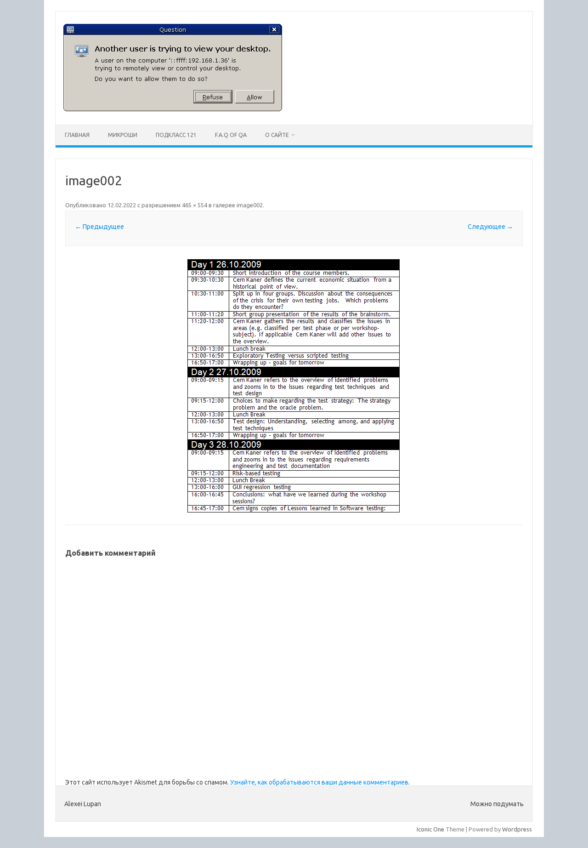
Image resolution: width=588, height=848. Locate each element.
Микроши (122, 135)
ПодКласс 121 (176, 135)
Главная (77, 135)
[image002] (294, 386)
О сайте (277, 135)
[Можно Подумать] (172, 109)
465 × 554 (194, 205)
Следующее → (490, 226)
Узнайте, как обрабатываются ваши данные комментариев (319, 782)
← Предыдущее (99, 226)
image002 (250, 205)
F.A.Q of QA (231, 135)
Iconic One (430, 829)
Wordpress (517, 829)
